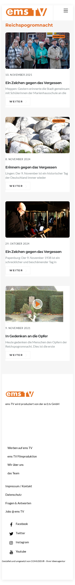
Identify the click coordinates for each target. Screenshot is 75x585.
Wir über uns (16, 464)
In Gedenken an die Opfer (26, 336)
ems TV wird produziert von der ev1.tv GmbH (32, 404)
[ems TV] (26, 14)
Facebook (21, 523)
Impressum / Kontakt (18, 486)
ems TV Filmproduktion (22, 456)
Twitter (20, 533)
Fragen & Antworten (18, 503)
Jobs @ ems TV (14, 511)
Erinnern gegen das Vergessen (31, 167)
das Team (13, 473)
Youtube (20, 551)
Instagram (22, 542)
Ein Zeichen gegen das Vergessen (33, 83)
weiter (16, 101)
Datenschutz (13, 494)
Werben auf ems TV (20, 448)
